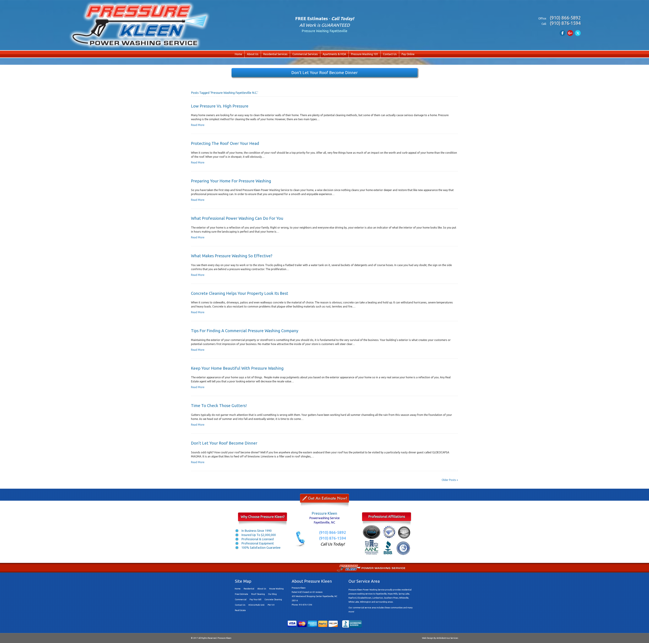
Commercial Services (305, 54)
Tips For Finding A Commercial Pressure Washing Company (244, 330)
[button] (563, 33)
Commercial (240, 599)
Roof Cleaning (258, 594)
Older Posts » (450, 479)
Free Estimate (293, 567)
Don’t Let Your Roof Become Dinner (224, 443)
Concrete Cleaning (273, 599)
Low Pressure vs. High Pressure (219, 106)
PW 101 (271, 605)
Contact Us (390, 54)
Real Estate (240, 610)
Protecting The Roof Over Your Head (225, 143)
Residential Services (275, 54)
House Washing (276, 589)
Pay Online (408, 54)
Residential (249, 589)
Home (238, 54)
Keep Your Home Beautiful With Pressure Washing (237, 368)
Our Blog (274, 567)
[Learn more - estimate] (324, 501)
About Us (252, 54)
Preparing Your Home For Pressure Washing (231, 181)
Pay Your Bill (255, 599)
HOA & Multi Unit (256, 605)
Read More (197, 124)
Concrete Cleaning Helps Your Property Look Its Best (239, 293)
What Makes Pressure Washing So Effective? (231, 256)
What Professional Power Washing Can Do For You (237, 218)
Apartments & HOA (334, 54)
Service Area (257, 567)
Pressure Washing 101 (364, 54)
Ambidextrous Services (447, 638)
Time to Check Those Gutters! (219, 405)
